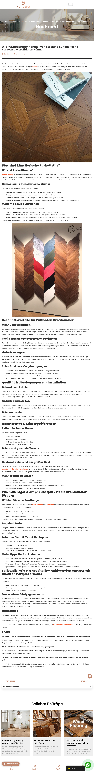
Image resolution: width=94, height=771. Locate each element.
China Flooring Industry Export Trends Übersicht (13, 742)
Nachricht (8, 54)
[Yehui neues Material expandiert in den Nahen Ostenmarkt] (78, 723)
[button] (90, 686)
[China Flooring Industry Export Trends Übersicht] (15, 723)
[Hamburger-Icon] (70, 4)
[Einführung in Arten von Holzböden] (47, 723)
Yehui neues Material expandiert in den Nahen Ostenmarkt (77, 743)
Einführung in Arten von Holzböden (44, 742)
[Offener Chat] (88, 765)
